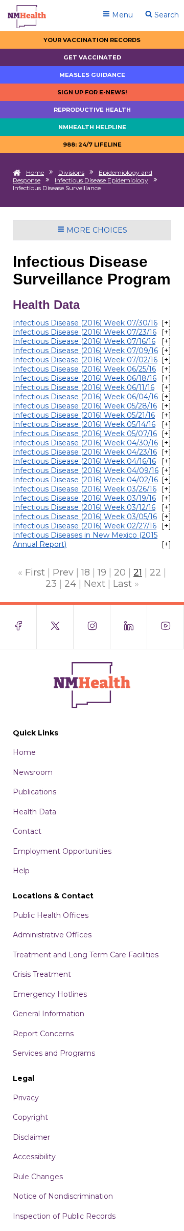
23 (51, 583)
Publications (34, 791)
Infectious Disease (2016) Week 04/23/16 (85, 452)
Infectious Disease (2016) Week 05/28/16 (85, 406)
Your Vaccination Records (92, 40)
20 (120, 572)
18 (85, 572)
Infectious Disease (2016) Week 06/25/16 (84, 369)
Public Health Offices (50, 915)
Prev (63, 572)
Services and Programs (54, 1053)
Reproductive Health (92, 109)
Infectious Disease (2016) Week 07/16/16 (84, 341)
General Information (48, 1013)
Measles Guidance (92, 74)
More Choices (95, 230)
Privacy (26, 1097)
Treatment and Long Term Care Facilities (85, 954)
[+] (166, 322)
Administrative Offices (52, 934)
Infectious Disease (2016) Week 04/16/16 (84, 461)
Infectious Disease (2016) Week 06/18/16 (84, 378)
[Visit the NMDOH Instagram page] (92, 627)
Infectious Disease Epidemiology (101, 180)
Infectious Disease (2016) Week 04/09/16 (85, 470)
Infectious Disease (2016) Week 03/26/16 (84, 489)
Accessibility (34, 1156)
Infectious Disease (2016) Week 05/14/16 (84, 424)
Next (94, 583)
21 (137, 572)
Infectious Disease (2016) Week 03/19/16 (84, 498)
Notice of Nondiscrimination (63, 1196)
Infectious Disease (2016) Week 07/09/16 (85, 350)
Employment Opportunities (62, 851)
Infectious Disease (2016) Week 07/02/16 (85, 359)
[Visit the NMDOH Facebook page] (18, 627)
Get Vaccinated (92, 57)
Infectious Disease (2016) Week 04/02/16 (85, 479)
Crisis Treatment (42, 974)
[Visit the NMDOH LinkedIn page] (128, 627)
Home (35, 172)
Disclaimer (31, 1137)
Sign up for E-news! (92, 92)
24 (70, 583)
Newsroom (33, 772)
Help (21, 870)
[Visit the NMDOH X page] (55, 627)
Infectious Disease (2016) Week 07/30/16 (85, 322)
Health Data (34, 811)
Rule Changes (38, 1176)
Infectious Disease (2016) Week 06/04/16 (85, 396)
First (35, 572)
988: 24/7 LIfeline (92, 144)
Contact (27, 831)
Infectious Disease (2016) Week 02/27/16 (84, 525)
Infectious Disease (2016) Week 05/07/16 (85, 433)
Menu (121, 14)
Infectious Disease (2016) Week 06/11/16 (83, 387)
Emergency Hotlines (50, 994)
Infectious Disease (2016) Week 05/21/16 (84, 415)
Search (165, 14)
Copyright (30, 1117)
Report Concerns (43, 1033)
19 (102, 572)
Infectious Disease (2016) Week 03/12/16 (84, 507)
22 (155, 572)
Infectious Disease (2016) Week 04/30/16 (85, 442)
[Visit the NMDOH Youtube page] (165, 627)
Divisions (71, 172)
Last (122, 583)
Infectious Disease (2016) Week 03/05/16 (85, 516)
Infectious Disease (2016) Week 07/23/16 (84, 332)
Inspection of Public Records (64, 1216)
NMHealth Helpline (92, 127)
